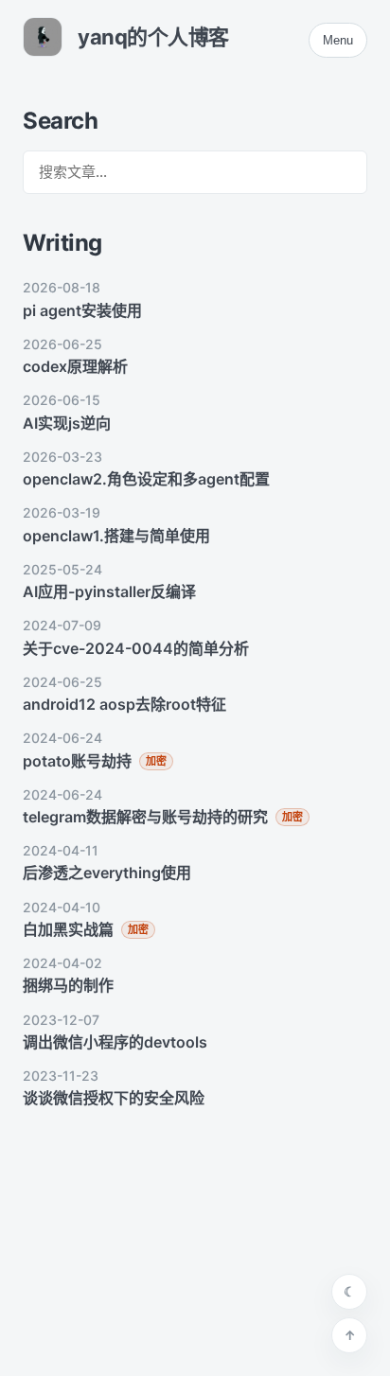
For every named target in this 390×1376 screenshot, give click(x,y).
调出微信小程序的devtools (115, 1041)
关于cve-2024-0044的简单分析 (136, 648)
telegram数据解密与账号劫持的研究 (145, 816)
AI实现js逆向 (67, 423)
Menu (338, 40)
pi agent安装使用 (82, 310)
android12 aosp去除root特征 (124, 704)
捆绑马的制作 (68, 985)
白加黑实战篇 (68, 929)
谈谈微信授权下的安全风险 (113, 1097)
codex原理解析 (75, 366)
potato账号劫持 (77, 760)
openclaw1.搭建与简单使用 (116, 535)
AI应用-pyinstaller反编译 (109, 591)
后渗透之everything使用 (107, 872)
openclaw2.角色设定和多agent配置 (146, 478)
